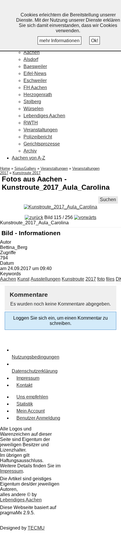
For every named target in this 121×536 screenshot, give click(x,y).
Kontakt (24, 385)
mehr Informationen (59, 40)
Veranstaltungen (40, 129)
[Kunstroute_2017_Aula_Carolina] (60, 206)
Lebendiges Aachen (44, 115)
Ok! (94, 40)
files (110, 279)
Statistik (24, 403)
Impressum (27, 378)
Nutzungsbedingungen (35, 356)
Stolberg (32, 101)
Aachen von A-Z (28, 157)
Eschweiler (35, 80)
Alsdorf (30, 59)
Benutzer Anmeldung (38, 417)
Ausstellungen (45, 279)
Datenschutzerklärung (35, 371)
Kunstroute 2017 (27, 173)
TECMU (36, 527)
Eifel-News (34, 73)
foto (101, 279)
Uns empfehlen (32, 396)
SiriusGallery (25, 168)
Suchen (108, 199)
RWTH (30, 122)
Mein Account (30, 410)
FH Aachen (35, 87)
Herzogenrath (37, 94)
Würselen (33, 108)
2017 (90, 279)
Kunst (23, 279)
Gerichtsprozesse (41, 143)
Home (5, 168)
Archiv (30, 150)
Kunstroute (73, 279)
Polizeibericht (37, 136)
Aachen (31, 52)
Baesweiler (35, 66)
